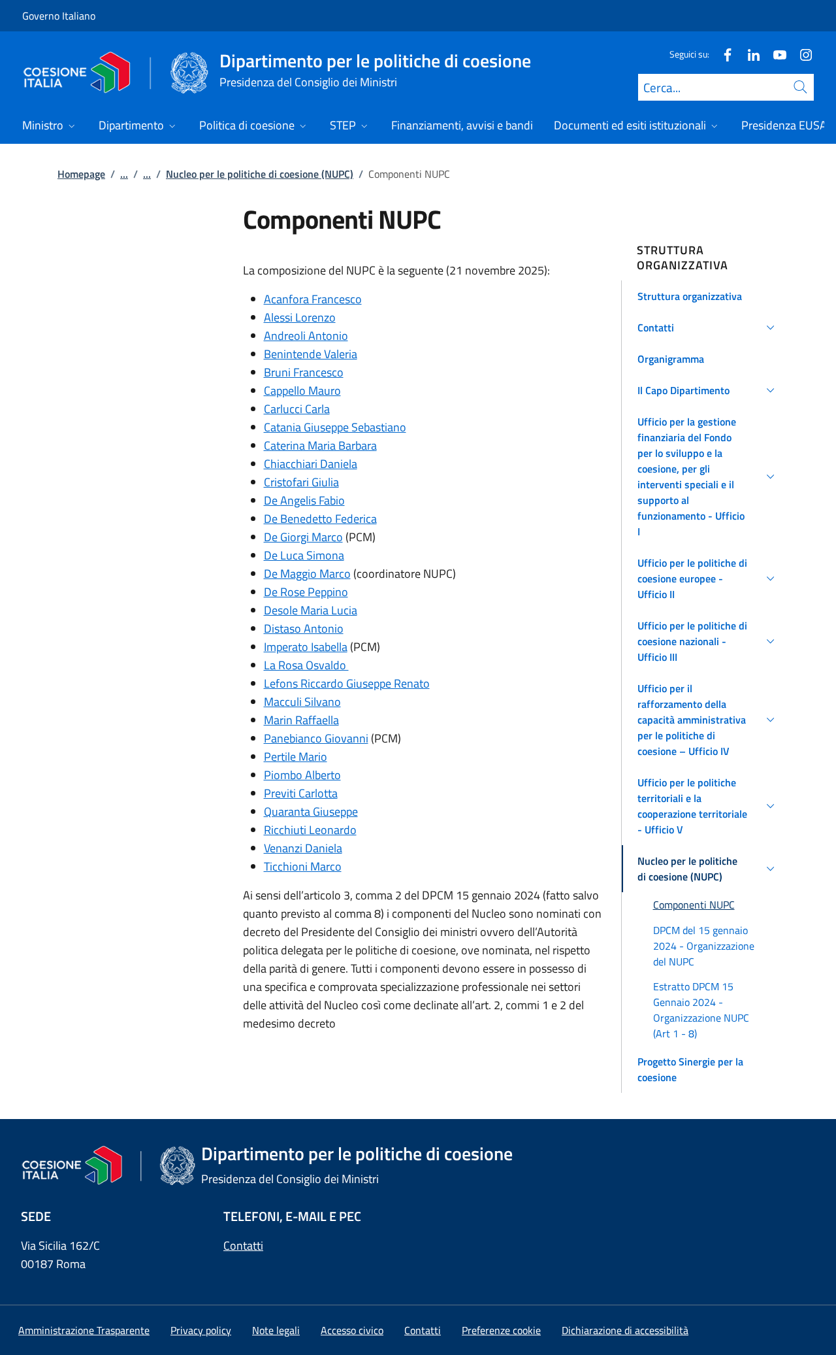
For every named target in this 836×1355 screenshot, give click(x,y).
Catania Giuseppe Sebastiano (335, 427)
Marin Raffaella (301, 720)
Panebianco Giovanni (316, 738)
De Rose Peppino (306, 592)
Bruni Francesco (304, 372)
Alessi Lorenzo (300, 317)
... (124, 174)
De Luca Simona (304, 555)
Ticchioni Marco (303, 866)
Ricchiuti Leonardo (310, 830)
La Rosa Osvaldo (306, 665)
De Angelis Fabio (304, 500)
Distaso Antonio (304, 628)
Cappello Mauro (302, 390)
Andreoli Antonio (306, 335)
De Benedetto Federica (320, 518)
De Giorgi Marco (303, 537)
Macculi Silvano (302, 702)
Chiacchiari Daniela (310, 464)
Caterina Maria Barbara (320, 445)
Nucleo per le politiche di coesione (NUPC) (259, 174)
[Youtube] (775, 54)
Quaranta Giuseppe (311, 811)
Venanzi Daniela (303, 848)
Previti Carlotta (301, 793)
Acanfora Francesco (313, 299)
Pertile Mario (295, 756)
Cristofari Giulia (301, 482)
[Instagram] (801, 54)
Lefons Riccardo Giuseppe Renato (347, 683)
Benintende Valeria (310, 354)
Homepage (81, 174)
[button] (708, 296)
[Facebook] (722, 54)
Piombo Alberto (302, 775)
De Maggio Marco (307, 573)
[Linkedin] (748, 54)
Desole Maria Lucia (310, 610)
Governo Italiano (58, 16)
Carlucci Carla (297, 409)
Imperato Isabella (305, 647)
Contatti (243, 1245)
